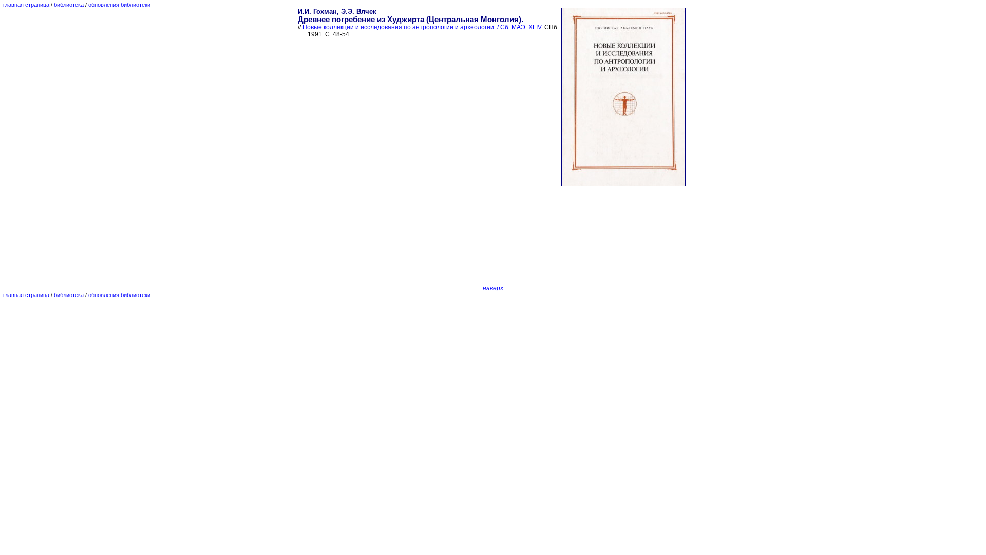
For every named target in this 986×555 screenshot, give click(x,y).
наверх (493, 288)
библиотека (69, 5)
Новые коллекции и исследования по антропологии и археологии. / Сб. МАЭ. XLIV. (422, 27)
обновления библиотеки (119, 5)
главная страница (26, 5)
